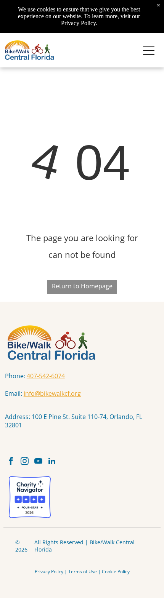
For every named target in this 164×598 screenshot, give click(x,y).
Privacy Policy (49, 571)
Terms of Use (82, 571)
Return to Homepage (82, 286)
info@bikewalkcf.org (52, 393)
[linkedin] (52, 462)
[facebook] (11, 462)
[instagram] (25, 462)
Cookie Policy (116, 571)
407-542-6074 (46, 376)
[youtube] (38, 462)
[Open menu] (148, 50)
